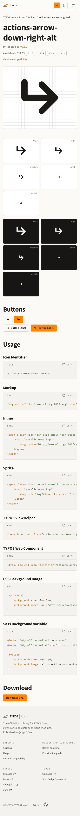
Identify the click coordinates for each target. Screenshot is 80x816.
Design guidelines (51, 748)
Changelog (8, 784)
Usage (6, 753)
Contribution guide (52, 753)
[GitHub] (45, 804)
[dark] (64, 5)
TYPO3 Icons (9, 17)
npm (5, 790)
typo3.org (47, 774)
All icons (7, 748)
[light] (57, 5)
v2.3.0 (23, 47)
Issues (6, 779)
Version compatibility (15, 59)
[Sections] (73, 5)
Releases (7, 774)
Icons (22, 17)
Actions (32, 17)
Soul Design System (52, 779)
